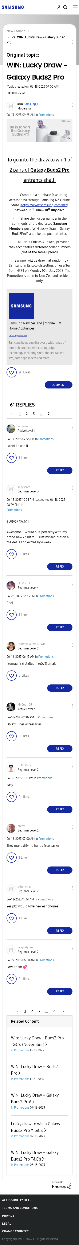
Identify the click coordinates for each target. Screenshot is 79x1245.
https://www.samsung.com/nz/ (44, 205)
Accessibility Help (16, 1200)
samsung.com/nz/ (18, 335)
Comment (59, 385)
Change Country (15, 1231)
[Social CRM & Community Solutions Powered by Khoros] (61, 1185)
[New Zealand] (13, 7)
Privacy (8, 1216)
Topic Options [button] (64, 42)
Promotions (46, 115)
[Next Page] (57, 413)
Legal (6, 1223)
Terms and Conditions (20, 1208)
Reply (60, 470)
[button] (65, 105)
